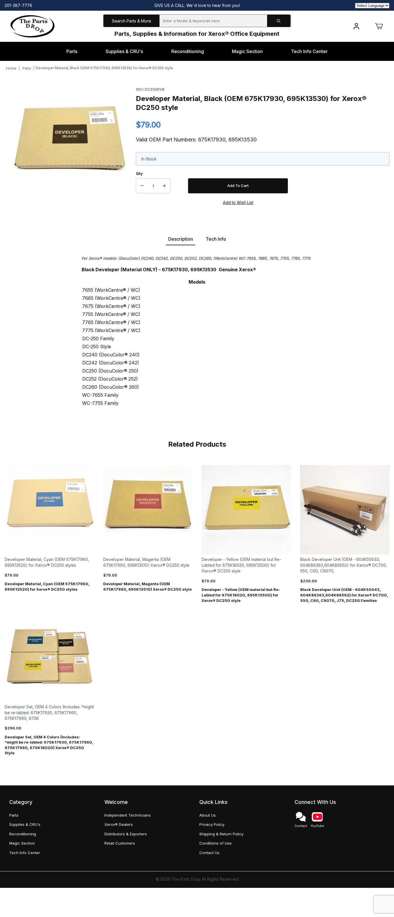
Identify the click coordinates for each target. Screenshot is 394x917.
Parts (26, 68)
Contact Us (209, 852)
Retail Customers (119, 843)
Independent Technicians (127, 815)
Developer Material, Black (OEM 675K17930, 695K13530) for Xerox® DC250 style (104, 68)
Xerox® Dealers (118, 824)
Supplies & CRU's (24, 824)
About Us (207, 815)
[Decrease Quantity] (142, 186)
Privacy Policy (211, 824)
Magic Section (22, 843)
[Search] (279, 21)
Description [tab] (180, 239)
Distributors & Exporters (125, 834)
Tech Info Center (24, 852)
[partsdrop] (32, 25)
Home (11, 68)
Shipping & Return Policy (221, 834)
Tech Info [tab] (216, 239)
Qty (139, 173)
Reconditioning (22, 834)
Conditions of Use (215, 843)
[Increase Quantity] (164, 186)
